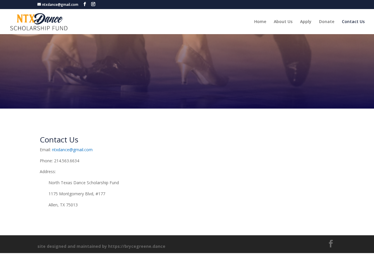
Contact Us (353, 22)
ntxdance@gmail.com (72, 149)
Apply (305, 22)
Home (260, 22)
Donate (326, 22)
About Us (283, 22)
